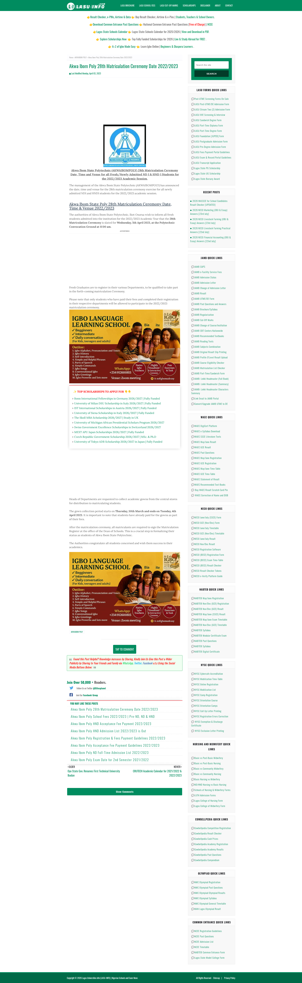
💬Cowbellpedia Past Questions (206, 854)
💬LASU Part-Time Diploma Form (207, 125)
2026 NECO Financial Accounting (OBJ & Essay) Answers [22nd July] (210, 239)
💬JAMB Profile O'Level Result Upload (209, 357)
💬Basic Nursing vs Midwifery (205, 779)
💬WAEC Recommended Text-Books (208, 484)
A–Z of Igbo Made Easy (123, 46)
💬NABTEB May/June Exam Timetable (209, 619)
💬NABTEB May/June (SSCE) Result (208, 614)
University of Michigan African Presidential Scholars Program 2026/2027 (119, 422)
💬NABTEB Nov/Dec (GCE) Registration (210, 603)
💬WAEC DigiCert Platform (204, 426)
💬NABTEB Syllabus (201, 630)
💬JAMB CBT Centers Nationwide (207, 330)
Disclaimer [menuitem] (205, 5)
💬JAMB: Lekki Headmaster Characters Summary (209, 391)
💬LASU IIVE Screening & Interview (208, 114)
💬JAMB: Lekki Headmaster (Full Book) (210, 378)
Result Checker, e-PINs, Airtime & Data (110, 17)
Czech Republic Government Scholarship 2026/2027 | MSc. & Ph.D (115, 437)
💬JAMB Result (198, 293)
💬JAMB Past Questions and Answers (208, 304)
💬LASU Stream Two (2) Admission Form (210, 109)
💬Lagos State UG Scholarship (205, 173)
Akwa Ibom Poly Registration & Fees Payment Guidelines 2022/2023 (118, 738)
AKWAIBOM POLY (81, 57)
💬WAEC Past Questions (202, 452)
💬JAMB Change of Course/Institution (209, 325)
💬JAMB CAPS (198, 266)
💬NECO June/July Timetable (205, 528)
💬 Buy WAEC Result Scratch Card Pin (209, 490)
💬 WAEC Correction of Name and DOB (209, 495)
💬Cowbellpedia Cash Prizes (204, 838)
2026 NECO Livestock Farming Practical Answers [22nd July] (210, 230)
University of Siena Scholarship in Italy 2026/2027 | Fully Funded (114, 413)
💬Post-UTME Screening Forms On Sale (210, 98)
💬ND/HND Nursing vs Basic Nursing (208, 784)
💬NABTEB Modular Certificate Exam (209, 635)
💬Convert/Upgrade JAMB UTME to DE (209, 403)
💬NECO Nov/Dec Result (203, 544)
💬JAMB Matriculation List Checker (208, 368)
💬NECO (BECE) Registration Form (207, 554)
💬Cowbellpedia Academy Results (207, 849)
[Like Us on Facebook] (71, 694)
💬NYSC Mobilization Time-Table (207, 679)
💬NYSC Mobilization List (203, 689)
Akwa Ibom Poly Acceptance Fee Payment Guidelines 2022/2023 (115, 745)
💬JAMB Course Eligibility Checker (207, 362)
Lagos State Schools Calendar (111, 32)
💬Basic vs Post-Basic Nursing (206, 763)
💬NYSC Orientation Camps (204, 705)
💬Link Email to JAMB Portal (205, 398)
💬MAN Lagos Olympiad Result (206, 909)
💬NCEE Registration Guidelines (206, 931)
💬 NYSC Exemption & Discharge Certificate (207, 723)
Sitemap (216, 978)
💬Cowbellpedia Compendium (205, 860)
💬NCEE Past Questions (202, 936)
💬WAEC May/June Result (203, 442)
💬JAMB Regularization (202, 314)
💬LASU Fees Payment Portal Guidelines (210, 152)
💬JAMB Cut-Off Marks (202, 320)
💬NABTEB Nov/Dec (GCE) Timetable (209, 625)
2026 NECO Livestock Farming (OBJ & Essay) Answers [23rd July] (209, 221)
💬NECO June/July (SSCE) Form (206, 517)
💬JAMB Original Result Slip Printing (208, 352)
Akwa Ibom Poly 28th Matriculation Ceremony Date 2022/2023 (114, 709)
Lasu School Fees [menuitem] (147, 5)
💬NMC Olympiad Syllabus (204, 898)
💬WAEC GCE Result (201, 447)
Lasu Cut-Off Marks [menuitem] (169, 5)
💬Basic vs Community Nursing (206, 774)
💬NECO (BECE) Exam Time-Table (207, 560)
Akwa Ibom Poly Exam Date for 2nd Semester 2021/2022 (110, 759)
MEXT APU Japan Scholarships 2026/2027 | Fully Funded (109, 432)
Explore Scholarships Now (113, 39)
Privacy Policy (229, 978)
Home (71, 57)
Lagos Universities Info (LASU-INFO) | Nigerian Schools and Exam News (110, 978)
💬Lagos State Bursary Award (205, 178)
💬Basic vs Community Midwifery (207, 768)
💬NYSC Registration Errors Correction (209, 716)
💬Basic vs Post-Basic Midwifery (207, 758)
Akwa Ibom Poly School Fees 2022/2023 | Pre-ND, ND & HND (113, 716)
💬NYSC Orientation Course (204, 700)
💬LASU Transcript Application (206, 162)
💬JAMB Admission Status (203, 277)
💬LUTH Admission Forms (203, 795)
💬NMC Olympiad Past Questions (207, 887)
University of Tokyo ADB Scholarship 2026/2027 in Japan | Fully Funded (118, 441)
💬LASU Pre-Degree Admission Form (208, 146)
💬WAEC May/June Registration (206, 458)
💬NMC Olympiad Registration (205, 882)
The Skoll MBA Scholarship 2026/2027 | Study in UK (106, 417)
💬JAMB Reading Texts (202, 341)
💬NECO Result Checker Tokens (206, 570)
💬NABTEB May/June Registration (207, 598)
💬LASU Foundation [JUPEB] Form (207, 136)
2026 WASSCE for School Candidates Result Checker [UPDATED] (208, 202)
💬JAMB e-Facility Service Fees (206, 272)
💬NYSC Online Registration (204, 684)
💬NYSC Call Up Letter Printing (206, 711)
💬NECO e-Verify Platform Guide (207, 576)
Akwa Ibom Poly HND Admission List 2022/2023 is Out (108, 731)
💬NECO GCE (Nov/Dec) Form (205, 522)
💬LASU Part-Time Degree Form (206, 130)
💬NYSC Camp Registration (204, 695)
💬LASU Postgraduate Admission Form (209, 141)
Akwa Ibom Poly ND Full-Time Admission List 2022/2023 (110, 752)
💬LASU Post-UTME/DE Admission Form (210, 104)
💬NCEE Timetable (200, 947)
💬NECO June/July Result (203, 538)
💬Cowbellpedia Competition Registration (211, 828)
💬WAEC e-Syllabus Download (205, 431)
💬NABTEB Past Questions (204, 641)
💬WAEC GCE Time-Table (203, 474)
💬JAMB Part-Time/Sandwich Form (208, 373)
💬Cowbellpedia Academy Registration (209, 844)
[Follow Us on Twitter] (71, 687)
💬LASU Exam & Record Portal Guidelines (211, 157)
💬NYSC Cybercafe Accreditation (207, 673)
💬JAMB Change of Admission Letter (208, 288)
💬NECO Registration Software (206, 549)
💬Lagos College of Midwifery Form (208, 806)
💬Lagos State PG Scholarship (205, 168)
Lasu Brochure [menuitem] (127, 5)
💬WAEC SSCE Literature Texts (206, 436)
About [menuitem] (218, 5)
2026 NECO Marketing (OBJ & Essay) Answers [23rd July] (208, 211)
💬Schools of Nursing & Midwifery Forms (210, 790)
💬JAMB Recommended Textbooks (207, 336)
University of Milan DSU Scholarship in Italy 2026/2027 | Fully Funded (117, 403)
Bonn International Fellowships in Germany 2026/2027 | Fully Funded (117, 398)
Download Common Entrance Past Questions (116, 24)
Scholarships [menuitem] (189, 5)
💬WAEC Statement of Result (205, 479)
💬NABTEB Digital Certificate (205, 651)
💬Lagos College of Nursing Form (207, 800)
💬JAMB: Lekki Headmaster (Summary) (210, 384)
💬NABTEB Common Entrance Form (208, 952)
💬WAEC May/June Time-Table (205, 468)
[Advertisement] (124, 103)
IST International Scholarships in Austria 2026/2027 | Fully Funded (115, 408)
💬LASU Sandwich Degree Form (206, 120)
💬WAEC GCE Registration (203, 463)
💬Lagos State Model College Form (208, 957)
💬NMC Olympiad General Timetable (208, 903)
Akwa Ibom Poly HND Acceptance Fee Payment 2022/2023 (111, 723)
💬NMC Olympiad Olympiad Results (208, 893)
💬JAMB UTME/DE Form (202, 298)
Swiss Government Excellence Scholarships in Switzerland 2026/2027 (117, 427)
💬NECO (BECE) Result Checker (206, 565)
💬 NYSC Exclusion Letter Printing (207, 730)
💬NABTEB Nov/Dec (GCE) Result (207, 609)
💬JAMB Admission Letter (203, 282)
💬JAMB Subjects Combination (206, 346)
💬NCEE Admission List (202, 941)
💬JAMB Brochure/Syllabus (204, 309)
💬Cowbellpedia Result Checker (206, 833)
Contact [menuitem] (229, 5)
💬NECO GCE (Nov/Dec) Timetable (207, 533)
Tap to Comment (124, 649)
